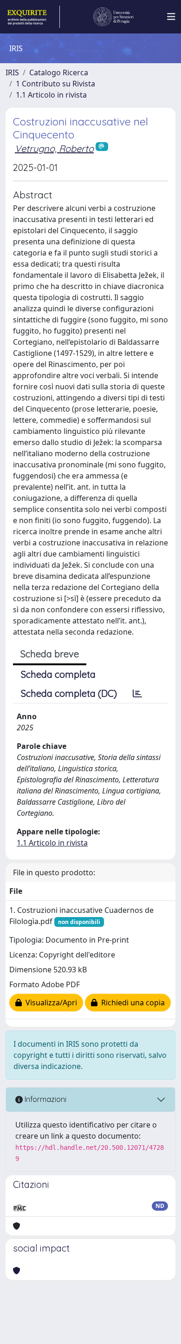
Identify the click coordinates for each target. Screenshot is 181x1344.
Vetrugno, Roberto (54, 148)
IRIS (12, 72)
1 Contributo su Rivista (55, 84)
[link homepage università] (114, 17)
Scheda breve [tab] (49, 654)
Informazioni (44, 1099)
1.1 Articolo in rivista (51, 95)
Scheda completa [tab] (58, 674)
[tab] (137, 693)
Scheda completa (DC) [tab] (69, 693)
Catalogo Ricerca (58, 72)
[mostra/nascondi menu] (171, 16)
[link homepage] (33, 17)
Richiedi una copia (131, 1002)
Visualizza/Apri (49, 1002)
